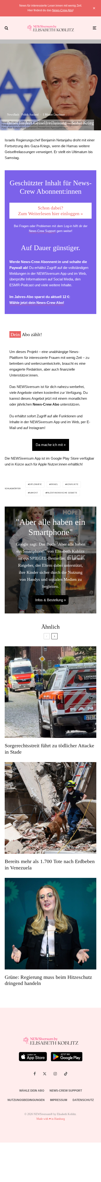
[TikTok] (65, 1073)
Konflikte (72, 484)
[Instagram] (55, 1073)
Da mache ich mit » (51, 445)
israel (54, 484)
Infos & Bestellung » (50, 600)
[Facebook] (34, 1073)
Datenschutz (83, 1100)
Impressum (58, 1100)
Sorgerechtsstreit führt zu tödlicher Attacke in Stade (49, 749)
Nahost (33, 493)
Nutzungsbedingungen (26, 1100)
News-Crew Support (42, 231)
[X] (44, 1073)
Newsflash (13, 114)
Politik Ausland (30, 114)
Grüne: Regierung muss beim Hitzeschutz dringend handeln (48, 980)
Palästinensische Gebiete (62, 493)
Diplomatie (35, 484)
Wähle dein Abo (31, 1090)
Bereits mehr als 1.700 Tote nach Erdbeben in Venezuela (50, 864)
